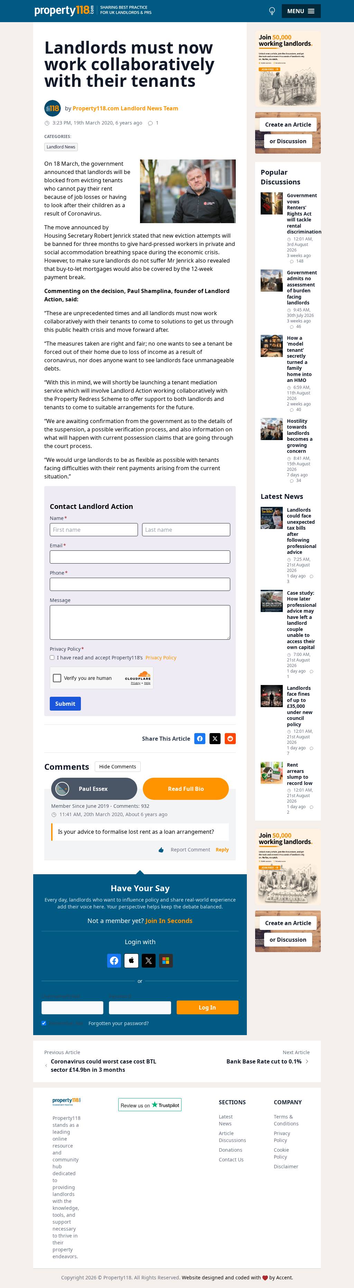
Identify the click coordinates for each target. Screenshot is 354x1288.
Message (60, 600)
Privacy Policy (67, 649)
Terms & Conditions (286, 1120)
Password (120, 996)
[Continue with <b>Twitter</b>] (149, 961)
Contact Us (231, 1159)
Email (58, 545)
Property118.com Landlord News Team (125, 108)
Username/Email (60, 996)
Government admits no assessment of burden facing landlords (301, 288)
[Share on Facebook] (199, 738)
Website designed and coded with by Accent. (237, 1277)
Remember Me (66, 1023)
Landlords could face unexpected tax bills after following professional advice (301, 531)
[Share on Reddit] (230, 738)
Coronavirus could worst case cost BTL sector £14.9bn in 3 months (103, 1066)
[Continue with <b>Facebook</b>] (114, 961)
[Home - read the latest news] (149, 11)
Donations (230, 1150)
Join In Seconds (169, 920)
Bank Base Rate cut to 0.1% (263, 1061)
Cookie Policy (281, 1153)
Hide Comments (117, 766)
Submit (65, 703)
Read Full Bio (186, 789)
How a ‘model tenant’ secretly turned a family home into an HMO (299, 359)
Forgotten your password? (118, 1023)
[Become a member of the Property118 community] (288, 69)
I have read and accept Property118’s (116, 657)
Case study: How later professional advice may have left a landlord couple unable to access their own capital (301, 620)
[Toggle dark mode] (272, 11)
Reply (222, 849)
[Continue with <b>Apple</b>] (131, 961)
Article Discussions (232, 1136)
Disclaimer (286, 1166)
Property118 (117, 1277)
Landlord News (61, 147)
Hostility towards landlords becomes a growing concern (300, 436)
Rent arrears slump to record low (300, 774)
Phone (59, 572)
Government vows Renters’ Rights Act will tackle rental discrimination (301, 213)
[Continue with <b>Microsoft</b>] (166, 961)
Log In (207, 1007)
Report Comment (190, 849)
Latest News (226, 1120)
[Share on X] (215, 738)
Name (58, 518)
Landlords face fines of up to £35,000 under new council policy (300, 706)
